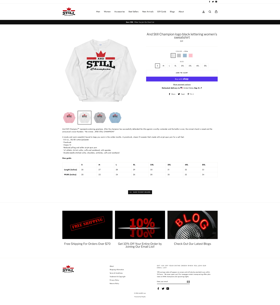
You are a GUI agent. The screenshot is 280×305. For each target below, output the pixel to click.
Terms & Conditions (116, 273)
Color (182, 51)
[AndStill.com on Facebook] (158, 288)
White (173, 55)
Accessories (119, 11)
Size (182, 62)
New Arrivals (147, 11)
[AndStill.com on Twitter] (163, 288)
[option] (140, 22)
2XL (182, 65)
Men (98, 11)
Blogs (172, 11)
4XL (197, 65)
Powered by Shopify (139, 297)
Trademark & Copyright (117, 276)
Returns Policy (114, 283)
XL (175, 65)
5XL (205, 65)
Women (107, 11)
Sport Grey (179, 55)
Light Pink (190, 55)
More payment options (182, 84)
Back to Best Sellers (141, 192)
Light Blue (185, 55)
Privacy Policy (114, 280)
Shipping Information (117, 269)
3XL (190, 65)
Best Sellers (133, 11)
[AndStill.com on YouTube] (167, 288)
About (181, 11)
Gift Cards (161, 11)
